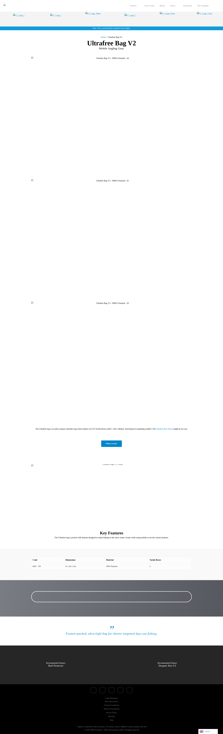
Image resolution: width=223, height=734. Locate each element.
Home (103, 37)
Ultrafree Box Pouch (164, 429)
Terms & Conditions (111, 705)
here (145, 727)
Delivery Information (111, 709)
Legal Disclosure (111, 698)
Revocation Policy (111, 701)
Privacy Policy (111, 713)
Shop (111, 720)
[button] (111, 443)
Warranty (111, 716)
